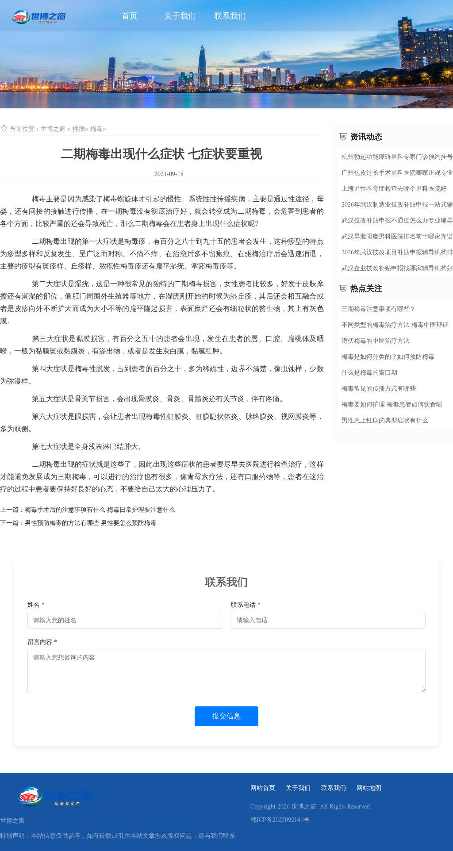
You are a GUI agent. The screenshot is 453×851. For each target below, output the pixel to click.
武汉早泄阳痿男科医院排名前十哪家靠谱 (397, 236)
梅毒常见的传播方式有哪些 (379, 388)
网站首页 (262, 788)
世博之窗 (53, 128)
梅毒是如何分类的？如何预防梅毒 (388, 356)
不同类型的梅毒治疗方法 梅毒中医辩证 (395, 324)
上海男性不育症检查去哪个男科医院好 (394, 188)
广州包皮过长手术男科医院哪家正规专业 (397, 172)
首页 (130, 15)
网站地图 (369, 788)
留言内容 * (42, 641)
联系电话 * (246, 604)
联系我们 (230, 15)
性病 (79, 128)
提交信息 (226, 716)
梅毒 (96, 128)
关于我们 (180, 15)
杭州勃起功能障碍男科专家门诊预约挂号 (397, 156)
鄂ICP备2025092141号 (280, 819)
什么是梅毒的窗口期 (369, 372)
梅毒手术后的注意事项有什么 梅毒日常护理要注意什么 (100, 509)
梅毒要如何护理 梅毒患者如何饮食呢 (392, 404)
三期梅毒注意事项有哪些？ (379, 308)
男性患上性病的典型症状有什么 (385, 420)
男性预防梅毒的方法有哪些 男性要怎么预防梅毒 (91, 522)
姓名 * (36, 604)
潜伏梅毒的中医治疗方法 (376, 340)
